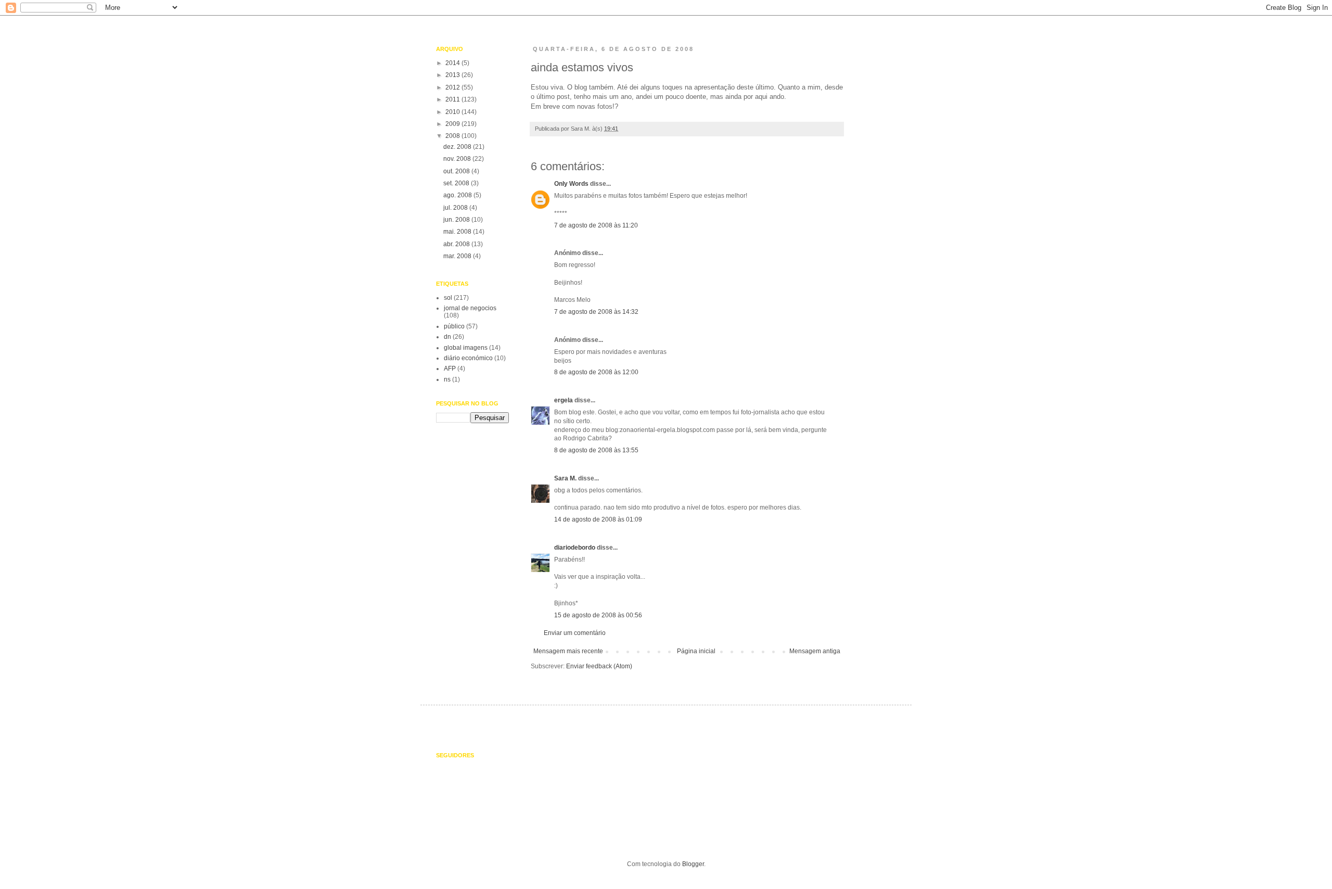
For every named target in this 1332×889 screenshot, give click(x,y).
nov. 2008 (457, 158)
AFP (450, 368)
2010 (453, 112)
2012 (453, 87)
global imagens (466, 347)
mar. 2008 (458, 256)
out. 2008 (457, 171)
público (454, 326)
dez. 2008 (458, 146)
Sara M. (565, 478)
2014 (453, 63)
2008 (453, 135)
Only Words (571, 183)
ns (447, 379)
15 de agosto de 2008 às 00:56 (598, 615)
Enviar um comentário (575, 633)
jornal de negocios (470, 308)
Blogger (693, 864)
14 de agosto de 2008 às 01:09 (598, 519)
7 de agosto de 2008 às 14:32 (596, 311)
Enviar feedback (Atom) (599, 666)
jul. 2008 (456, 207)
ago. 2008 (458, 195)
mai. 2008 (458, 231)
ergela (563, 400)
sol (448, 297)
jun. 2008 (457, 219)
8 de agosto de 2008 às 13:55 (596, 450)
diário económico (468, 358)
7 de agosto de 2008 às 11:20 (596, 225)
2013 (453, 75)
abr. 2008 (457, 244)
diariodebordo (574, 547)
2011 (453, 99)
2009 (453, 124)
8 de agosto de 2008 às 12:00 (596, 372)
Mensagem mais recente (568, 651)
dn (447, 336)
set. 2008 (457, 183)
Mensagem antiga (814, 651)
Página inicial (696, 651)
